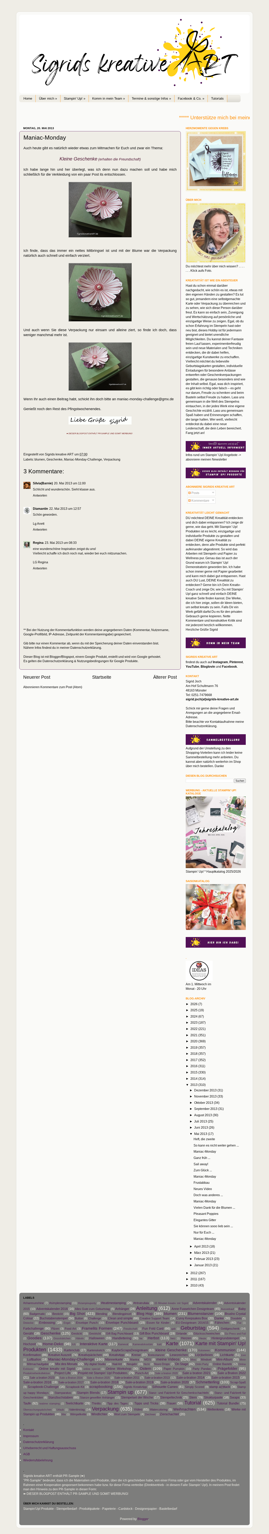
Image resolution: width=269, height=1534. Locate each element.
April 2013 (201, 1246)
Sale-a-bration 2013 (157, 1377)
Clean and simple (120, 1318)
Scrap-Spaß (238, 1382)
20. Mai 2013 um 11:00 (70, 483)
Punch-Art (141, 1373)
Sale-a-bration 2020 (175, 1382)
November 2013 (205, 1096)
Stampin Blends (88, 1392)
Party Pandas (202, 1368)
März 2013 (202, 1252)
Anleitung (146, 1308)
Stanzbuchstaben (60, 1397)
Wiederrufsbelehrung (38, 1460)
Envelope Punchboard (122, 1322)
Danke (219, 1318)
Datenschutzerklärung (85, 647)
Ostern (145, 1368)
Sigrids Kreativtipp (135, 1386)
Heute (202, 1338)
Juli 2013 (201, 1121)
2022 (194, 1029)
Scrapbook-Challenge (43, 1386)
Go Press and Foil (235, 1333)
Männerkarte (114, 1359)
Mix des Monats (66, 1364)
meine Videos (168, 1359)
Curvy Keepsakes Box (191, 1318)
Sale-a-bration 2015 (225, 1377)
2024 (194, 1016)
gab (173, 1328)
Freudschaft (130, 1328)
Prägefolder (227, 1368)
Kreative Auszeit (59, 1355)
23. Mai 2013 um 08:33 (61, 542)
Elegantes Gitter (205, 1220)
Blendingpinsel (122, 1313)
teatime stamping (49, 1403)
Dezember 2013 (205, 1090)
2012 (194, 1273)
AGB (26, 1454)
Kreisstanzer (156, 1355)
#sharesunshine (33, 1303)
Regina (38, 542)
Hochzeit (29, 1344)
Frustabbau (202, 1182)
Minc (193, 1359)
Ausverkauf (227, 1309)
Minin (243, 1359)
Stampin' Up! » (74, 98)
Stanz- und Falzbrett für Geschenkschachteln (179, 1392)
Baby (242, 1309)
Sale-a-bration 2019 (140, 1382)
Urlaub (60, 1409)
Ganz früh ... (202, 1158)
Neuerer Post (36, 677)
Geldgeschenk (230, 1328)
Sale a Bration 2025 (98, 1377)
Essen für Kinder (158, 1322)
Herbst (153, 1338)
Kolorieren (204, 1350)
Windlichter (99, 1414)
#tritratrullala (141, 1303)
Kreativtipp (116, 1355)
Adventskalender (205, 1303)
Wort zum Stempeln (127, 1414)
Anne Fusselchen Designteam (193, 1309)
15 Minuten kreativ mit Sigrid (171, 1303)
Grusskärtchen (62, 1338)
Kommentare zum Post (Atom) (61, 687)
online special (91, 1368)
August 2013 (203, 1115)
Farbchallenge (33, 1328)
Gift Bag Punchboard (119, 1333)
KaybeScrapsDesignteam (130, 1350)
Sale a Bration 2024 (71, 1377)
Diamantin (40, 508)
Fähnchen (222, 1322)
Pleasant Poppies (206, 1213)
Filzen (55, 1328)
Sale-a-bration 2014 (190, 1377)
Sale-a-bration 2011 (126, 1377)
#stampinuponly (87, 1303)
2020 (194, 1041)
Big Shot (77, 1313)
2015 (194, 1072)
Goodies (34, 1338)
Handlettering (121, 1338)
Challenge (94, 1318)
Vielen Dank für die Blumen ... (214, 1207)
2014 (194, 1078)
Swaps (234, 1397)
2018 (194, 1053)
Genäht (28, 1333)
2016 (194, 1066)
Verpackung (112, 459)
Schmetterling (207, 1382)
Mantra (134, 1359)
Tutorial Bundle (228, 1403)
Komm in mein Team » (108, 98)
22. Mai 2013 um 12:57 (65, 508)
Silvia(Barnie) (43, 483)
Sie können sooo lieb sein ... (213, 1226)
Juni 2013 (201, 1127)
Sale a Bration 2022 (232, 1373)
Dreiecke (28, 1322)
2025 (194, 1010)
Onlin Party (202, 1364)
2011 (194, 1279)
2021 (194, 1035)
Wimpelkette (78, 1414)
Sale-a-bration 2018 (104, 1382)
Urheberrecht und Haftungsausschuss (49, 1448)
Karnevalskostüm (143, 1344)
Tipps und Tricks (146, 1403)
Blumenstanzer (200, 1313)
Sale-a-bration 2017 (71, 1382)
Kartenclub (71, 1350)
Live (243, 1355)
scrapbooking (100, 1386)
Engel (67, 1322)
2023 (194, 1022)
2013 (194, 1084)
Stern (193, 1397)
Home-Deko (53, 1344)
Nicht (147, 1364)
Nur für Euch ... (204, 1232)
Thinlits (96, 1403)
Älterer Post (165, 677)
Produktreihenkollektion (36, 1373)
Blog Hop (145, 1313)
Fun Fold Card (152, 1328)
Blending (101, 1313)
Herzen (186, 1338)
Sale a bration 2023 (42, 1377)
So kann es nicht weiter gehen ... (216, 1145)
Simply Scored (194, 1386)
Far (239, 1322)
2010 (194, 1285)
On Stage (181, 1364)
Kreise (136, 1355)
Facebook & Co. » (191, 98)
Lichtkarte (227, 1355)
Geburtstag (193, 1328)
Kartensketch (95, 1350)
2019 (194, 1047)
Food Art (70, 1328)
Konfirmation (32, 1355)
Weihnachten (184, 1409)
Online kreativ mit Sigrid (57, 1368)
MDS (147, 1359)
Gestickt (76, 1333)
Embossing (47, 1322)
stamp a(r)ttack (219, 1386)
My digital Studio (95, 1364)
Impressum (31, 1436)
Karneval (123, 1344)
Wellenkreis (215, 1409)
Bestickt (57, 1313)
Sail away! (201, 1164)
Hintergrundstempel (225, 1338)
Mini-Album (224, 1359)
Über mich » (48, 98)
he (140, 1338)
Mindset (206, 1359)
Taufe (27, 1403)
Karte (172, 1343)
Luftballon (34, 1359)
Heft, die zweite (204, 1139)
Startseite (101, 677)
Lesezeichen (179, 1355)
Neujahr (132, 1364)
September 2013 (206, 1108)
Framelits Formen (97, 1328)
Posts (195, 493)
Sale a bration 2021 (196, 1373)
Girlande (181, 1333)
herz (173, 1338)
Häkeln (80, 1338)
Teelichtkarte (74, 1403)
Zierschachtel (169, 1414)
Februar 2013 (204, 1259)
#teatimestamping (113, 1303)
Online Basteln (222, 1364)
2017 (194, 1060)
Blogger (142, 1519)
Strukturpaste (213, 1397)
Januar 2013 (203, 1265)
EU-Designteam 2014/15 (192, 1322)
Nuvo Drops (162, 1364)
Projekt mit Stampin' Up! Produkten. (103, 1373)
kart (159, 1344)
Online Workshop (118, 1368)
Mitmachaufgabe (37, 1364)
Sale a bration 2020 (166, 1373)
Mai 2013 (201, 1133)
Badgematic (37, 1313)
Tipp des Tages (117, 1403)
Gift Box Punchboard (154, 1333)
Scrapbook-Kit (75, 1386)
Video (138, 1409)
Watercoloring (158, 1409)
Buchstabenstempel (54, 1318)
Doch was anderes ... (208, 1195)
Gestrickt (95, 1333)
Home (27, 98)
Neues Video (203, 1189)
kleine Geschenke (171, 1350)
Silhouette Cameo (165, 1386)
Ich (73, 1344)
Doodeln (236, 1318)
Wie (63, 1414)
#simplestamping (60, 1303)
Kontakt (28, 1430)
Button (79, 1318)
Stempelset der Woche (137, 1397)
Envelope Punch (87, 1322)
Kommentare (200, 500)
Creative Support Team (154, 1318)
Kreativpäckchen (90, 1355)
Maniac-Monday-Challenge (83, 459)
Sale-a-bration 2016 (37, 1382)
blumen (39, 459)
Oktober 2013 (204, 1102)
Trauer (171, 1403)
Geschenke (54, 459)
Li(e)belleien (204, 1355)
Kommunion (225, 1350)
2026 (194, 1004)
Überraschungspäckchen (37, 1409)
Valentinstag (77, 1409)
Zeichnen (150, 1414)
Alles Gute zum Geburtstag (92, 1309)
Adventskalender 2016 (52, 1309)
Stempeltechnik (171, 1397)
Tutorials (217, 98)
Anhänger (122, 1309)
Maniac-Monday (205, 1151)
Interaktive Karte (94, 1344)
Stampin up (120, 1392)
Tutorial (192, 1402)
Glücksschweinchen (207, 1333)
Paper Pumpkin (174, 1368)
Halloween (96, 1338)
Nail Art (117, 1364)
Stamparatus (63, 1392)
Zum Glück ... (203, 1170)
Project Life (62, 1373)
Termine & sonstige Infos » (151, 98)
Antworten (40, 495)
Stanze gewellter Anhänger (97, 1397)
